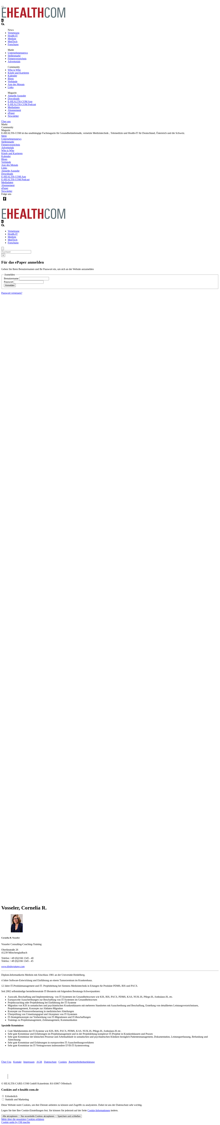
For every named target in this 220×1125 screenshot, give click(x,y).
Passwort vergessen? (11, 293)
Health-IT (13, 35)
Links (11, 87)
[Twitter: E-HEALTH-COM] (11, 201)
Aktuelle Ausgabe (17, 95)
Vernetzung (13, 32)
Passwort (8, 281)
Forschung (13, 44)
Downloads (13, 98)
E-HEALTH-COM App (20, 101)
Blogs (11, 78)
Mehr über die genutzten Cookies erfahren (22, 1119)
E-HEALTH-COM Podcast (22, 104)
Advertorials (14, 61)
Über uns (6, 121)
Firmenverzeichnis (17, 58)
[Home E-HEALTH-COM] (33, 17)
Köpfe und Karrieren (18, 72)
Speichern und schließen (69, 1116)
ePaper (11, 113)
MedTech (12, 41)
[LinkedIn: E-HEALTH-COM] (17, 201)
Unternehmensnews (18, 52)
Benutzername (11, 278)
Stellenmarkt (14, 55)
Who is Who (14, 70)
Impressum (28, 1062)
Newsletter (13, 116)
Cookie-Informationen (98, 1110)
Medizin (12, 38)
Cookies (62, 1062)
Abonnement (14, 110)
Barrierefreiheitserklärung (81, 1062)
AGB (39, 1062)
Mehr (4, 136)
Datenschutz (50, 1062)
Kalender (12, 75)
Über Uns (6, 1062)
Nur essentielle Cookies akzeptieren (37, 1116)
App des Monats (16, 84)
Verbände (12, 81)
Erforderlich (11, 1096)
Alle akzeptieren (10, 1116)
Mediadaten (14, 107)
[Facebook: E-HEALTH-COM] (4, 201)
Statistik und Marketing (17, 1099)
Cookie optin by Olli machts (15, 1122)
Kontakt (17, 1062)
